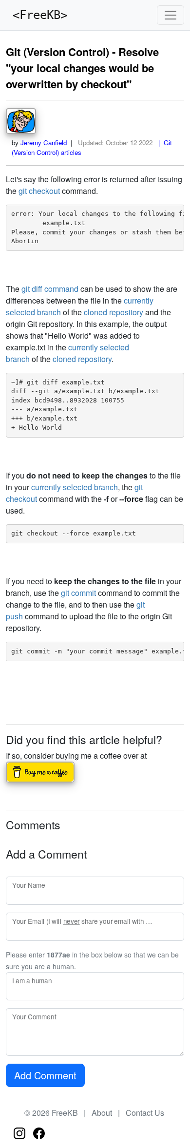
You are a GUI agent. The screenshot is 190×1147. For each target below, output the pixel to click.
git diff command (49, 288)
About (102, 1112)
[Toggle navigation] (170, 15)
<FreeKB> (36, 15)
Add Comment (45, 1075)
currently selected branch (74, 487)
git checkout (39, 190)
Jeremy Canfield (43, 142)
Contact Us (145, 1112)
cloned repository (113, 312)
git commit (78, 592)
